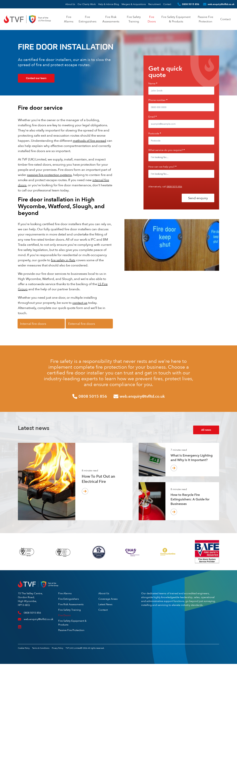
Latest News (105, 604)
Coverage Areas (108, 598)
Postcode (154, 133)
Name (152, 83)
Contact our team (36, 78)
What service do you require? (166, 150)
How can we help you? (162, 166)
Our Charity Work (87, 4)
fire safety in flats (63, 260)
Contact (167, 4)
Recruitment (154, 4)
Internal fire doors (33, 323)
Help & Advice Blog (108, 4)
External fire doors (81, 323)
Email (152, 116)
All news (206, 429)
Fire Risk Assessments (71, 604)
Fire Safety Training (69, 609)
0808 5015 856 (190, 4)
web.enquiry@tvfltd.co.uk (221, 4)
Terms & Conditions (40, 648)
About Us (70, 4)
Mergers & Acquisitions (134, 4)
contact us (79, 302)
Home (20, 103)
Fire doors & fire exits (38, 103)
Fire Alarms (65, 593)
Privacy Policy (57, 648)
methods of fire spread (89, 140)
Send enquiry (198, 198)
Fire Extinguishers (68, 598)
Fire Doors (64, 615)
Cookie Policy (24, 648)
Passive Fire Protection (71, 630)
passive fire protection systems (49, 175)
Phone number (158, 100)
